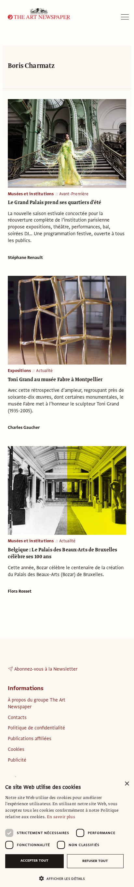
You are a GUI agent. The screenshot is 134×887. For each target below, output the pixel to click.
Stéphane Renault (25, 258)
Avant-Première (74, 194)
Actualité (44, 371)
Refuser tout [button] (95, 860)
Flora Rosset (20, 591)
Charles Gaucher (24, 428)
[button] (64, 878)
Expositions (19, 371)
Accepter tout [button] (34, 860)
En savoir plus (61, 817)
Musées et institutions (31, 194)
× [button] (126, 783)
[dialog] (67, 832)
